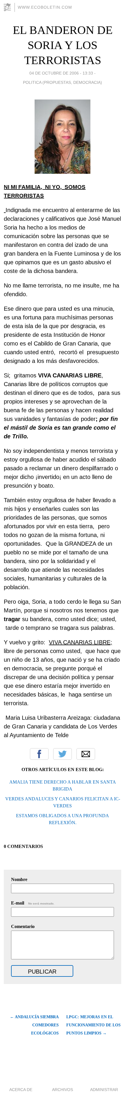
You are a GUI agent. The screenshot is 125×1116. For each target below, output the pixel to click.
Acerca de (20, 1089)
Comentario (23, 926)
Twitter (62, 754)
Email (85, 754)
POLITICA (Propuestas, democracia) (62, 82)
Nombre (19, 879)
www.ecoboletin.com (45, 7)
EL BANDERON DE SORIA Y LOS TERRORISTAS (62, 45)
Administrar (104, 1089)
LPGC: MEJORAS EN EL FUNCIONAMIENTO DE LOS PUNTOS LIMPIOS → (93, 1025)
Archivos (62, 1089)
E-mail (32, 902)
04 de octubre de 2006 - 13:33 (61, 73)
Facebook (39, 754)
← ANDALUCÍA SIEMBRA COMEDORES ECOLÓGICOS (34, 1025)
